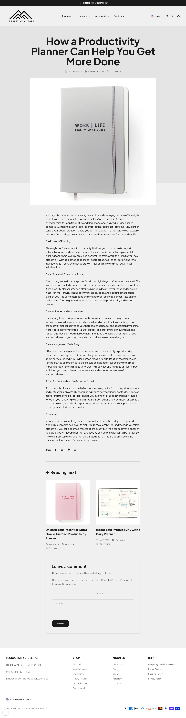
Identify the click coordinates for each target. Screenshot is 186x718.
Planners (66, 16)
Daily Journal (79, 688)
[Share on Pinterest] (68, 449)
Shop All (77, 664)
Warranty (116, 683)
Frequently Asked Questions (161, 664)
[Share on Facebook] (55, 449)
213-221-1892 (22, 671)
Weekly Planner (80, 669)
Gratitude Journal (81, 683)
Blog (114, 669)
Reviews (116, 674)
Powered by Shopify (40, 708)
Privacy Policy (119, 579)
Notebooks (100, 16)
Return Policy (154, 669)
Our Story (119, 16)
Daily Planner (79, 674)
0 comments (115, 71)
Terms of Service (61, 583)
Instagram (117, 678)
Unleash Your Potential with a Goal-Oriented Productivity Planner (66, 534)
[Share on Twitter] (62, 449)
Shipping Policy (155, 674)
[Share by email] (75, 449)
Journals (83, 16)
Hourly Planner (80, 678)
